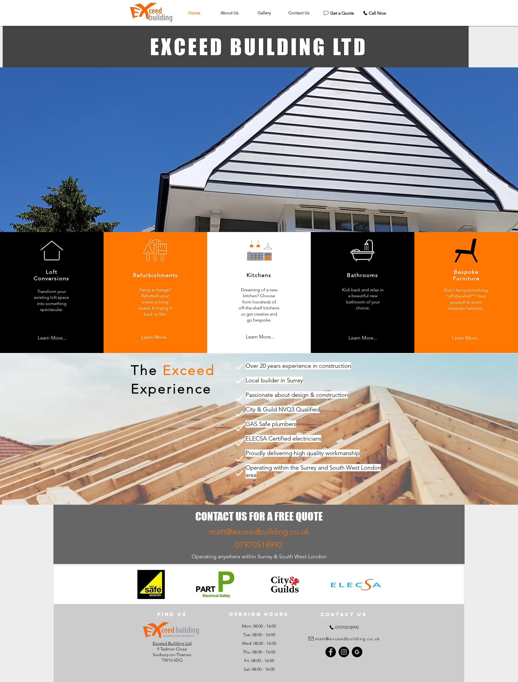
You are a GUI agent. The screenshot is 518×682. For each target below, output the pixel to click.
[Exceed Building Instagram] (344, 652)
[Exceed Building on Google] (357, 652)
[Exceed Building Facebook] (330, 652)
